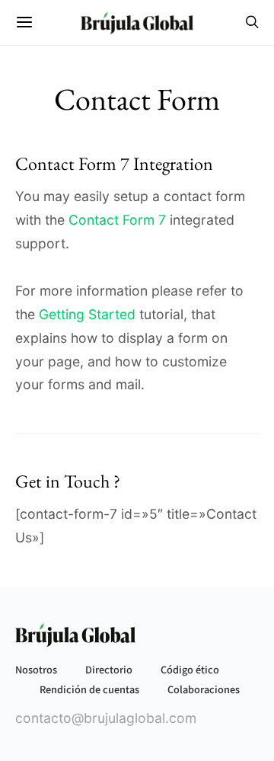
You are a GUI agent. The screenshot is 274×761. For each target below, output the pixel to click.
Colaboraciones (203, 689)
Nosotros (36, 669)
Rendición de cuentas (89, 689)
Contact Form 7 (117, 220)
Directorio (108, 669)
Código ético (190, 669)
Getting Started (87, 314)
